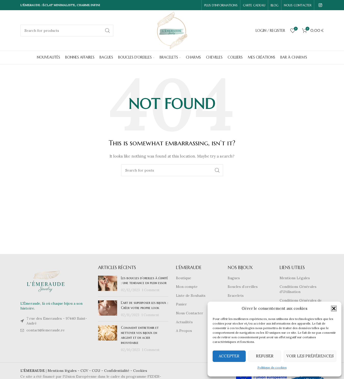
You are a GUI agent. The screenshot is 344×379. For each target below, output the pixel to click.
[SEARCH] (107, 30)
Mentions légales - (64, 370)
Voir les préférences (310, 356)
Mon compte (187, 286)
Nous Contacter (189, 313)
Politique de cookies (272, 367)
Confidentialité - (118, 370)
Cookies (140, 370)
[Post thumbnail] (107, 284)
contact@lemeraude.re (45, 330)
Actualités (184, 322)
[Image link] (45, 281)
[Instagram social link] (320, 5)
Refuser (264, 356)
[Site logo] (172, 30)
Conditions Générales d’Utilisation (298, 289)
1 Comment (151, 290)
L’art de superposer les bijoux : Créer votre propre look (144, 305)
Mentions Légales (295, 278)
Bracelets (236, 295)
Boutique (183, 278)
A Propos (184, 330)
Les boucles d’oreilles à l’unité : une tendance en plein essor (144, 280)
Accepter (229, 356)
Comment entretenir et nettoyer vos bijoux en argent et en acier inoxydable (140, 335)
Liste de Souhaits (190, 295)
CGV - (86, 370)
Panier (181, 304)
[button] (333, 308)
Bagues (234, 278)
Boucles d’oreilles (243, 286)
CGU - (98, 370)
